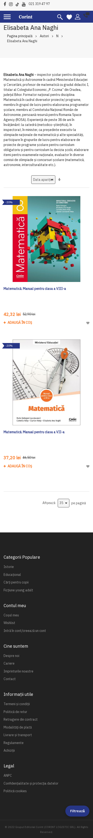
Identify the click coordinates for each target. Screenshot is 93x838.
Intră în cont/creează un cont (25, 631)
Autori (44, 36)
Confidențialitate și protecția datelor (31, 783)
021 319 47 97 (39, 4)
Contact (10, 679)
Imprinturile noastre (18, 671)
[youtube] (25, 3)
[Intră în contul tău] (77, 16)
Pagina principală (19, 36)
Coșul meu (11, 615)
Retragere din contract (21, 719)
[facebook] (6, 3)
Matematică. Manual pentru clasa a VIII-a (35, 288)
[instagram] (12, 3)
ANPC (8, 775)
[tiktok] (18, 3)
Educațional (12, 575)
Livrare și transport (18, 735)
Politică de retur (15, 712)
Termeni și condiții (17, 704)
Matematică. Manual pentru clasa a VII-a (34, 432)
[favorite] (69, 17)
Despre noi (11, 656)
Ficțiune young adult (18, 590)
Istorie (9, 567)
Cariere (9, 663)
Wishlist (9, 623)
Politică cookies (15, 791)
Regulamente (14, 743)
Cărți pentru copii (16, 582)
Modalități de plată (18, 727)
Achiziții (9, 750)
